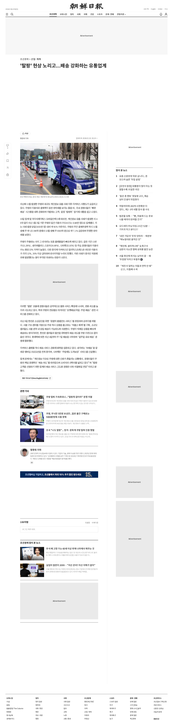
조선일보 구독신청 (160, 702)
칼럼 (8, 705)
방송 (135, 705)
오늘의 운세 (158, 712)
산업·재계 (36, 59)
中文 (166, 9)
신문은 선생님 (159, 708)
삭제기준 (95, 523)
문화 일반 (133, 715)
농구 (111, 719)
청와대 (37, 705)
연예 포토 (133, 712)
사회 (65, 698)
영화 (134, 719)
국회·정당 (39, 708)
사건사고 (67, 705)
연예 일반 (133, 702)
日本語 (160, 9)
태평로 (8, 712)
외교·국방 (39, 715)
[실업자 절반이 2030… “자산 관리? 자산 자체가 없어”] (32, 570)
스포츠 (112, 698)
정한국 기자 (24, 138)
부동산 (86, 719)
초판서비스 (158, 705)
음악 (139, 708)
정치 (37, 698)
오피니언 (9, 698)
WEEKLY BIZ (89, 702)
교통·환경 (67, 719)
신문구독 (146, 9)
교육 (65, 712)
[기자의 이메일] (31, 463)
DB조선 (156, 719)
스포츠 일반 (114, 702)
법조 (65, 708)
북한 (37, 712)
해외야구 (113, 708)
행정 (37, 719)
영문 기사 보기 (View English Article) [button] (35, 378)
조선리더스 (158, 698)
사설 (8, 702)
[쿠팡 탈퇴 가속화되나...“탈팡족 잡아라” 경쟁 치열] (32, 402)
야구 (111, 705)
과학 (86, 708)
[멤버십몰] (59, 474)
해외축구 (113, 715)
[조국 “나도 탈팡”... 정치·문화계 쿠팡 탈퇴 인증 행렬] (32, 435)
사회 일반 (67, 702)
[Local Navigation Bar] (6, 14)
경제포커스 (10, 719)
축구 (111, 712)
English (153, 9)
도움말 (87, 523)
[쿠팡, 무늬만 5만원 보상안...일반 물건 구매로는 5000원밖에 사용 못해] (32, 418)
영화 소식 (133, 708)
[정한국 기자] (24, 452)
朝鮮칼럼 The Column (14, 708)
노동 (65, 715)
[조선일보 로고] (86, 6)
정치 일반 (38, 702)
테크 (86, 705)
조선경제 (24, 59)
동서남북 (9, 715)
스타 (131, 705)
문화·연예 (133, 698)
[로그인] (166, 14)
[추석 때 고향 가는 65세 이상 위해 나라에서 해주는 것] (32, 553)
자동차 (86, 715)
